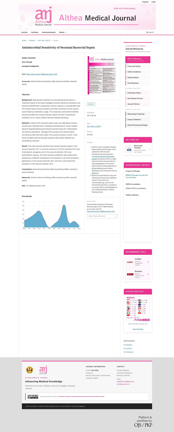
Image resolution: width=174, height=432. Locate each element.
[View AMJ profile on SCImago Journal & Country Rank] (138, 176)
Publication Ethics (134, 93)
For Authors (128, 348)
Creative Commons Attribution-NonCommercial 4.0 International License (82, 396)
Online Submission (135, 59)
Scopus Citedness (134, 119)
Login (154, 2)
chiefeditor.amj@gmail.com (125, 381)
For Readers (128, 345)
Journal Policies (133, 104)
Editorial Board (133, 77)
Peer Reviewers (133, 83)
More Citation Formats (97, 216)
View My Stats (138, 329)
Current (24, 32)
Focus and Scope (133, 66)
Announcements (49, 32)
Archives (34, 32)
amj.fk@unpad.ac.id (123, 384)
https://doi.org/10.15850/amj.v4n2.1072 (41, 74)
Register (145, 2)
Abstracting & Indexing (135, 114)
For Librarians (128, 352)
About (62, 32)
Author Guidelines (134, 72)
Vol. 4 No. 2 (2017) (44, 40)
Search (151, 32)
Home (24, 40)
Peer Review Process (135, 98)
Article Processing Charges (137, 125)
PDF (92, 104)
